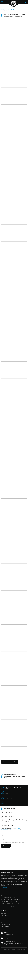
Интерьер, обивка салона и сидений (10, 894)
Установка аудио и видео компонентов (11, 899)
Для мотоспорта (14, 9)
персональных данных (20, 842)
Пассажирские (4, 915)
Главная (3, 9)
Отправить (6, 845)
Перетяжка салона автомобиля (9, 901)
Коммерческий (4, 922)
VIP (2, 917)
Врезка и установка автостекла (9, 895)
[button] (26, 2)
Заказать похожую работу (9, 761)
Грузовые (3, 913)
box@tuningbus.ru (10, 816)
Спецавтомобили (5, 924)
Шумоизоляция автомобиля (8, 897)
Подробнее (4, 887)
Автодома (3, 920)
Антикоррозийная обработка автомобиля (11, 906)
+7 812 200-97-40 (10, 812)
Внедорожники (5, 926)
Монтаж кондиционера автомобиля (10, 903)
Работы (8, 9)
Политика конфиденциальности (19, 949)
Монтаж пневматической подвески (10, 905)
